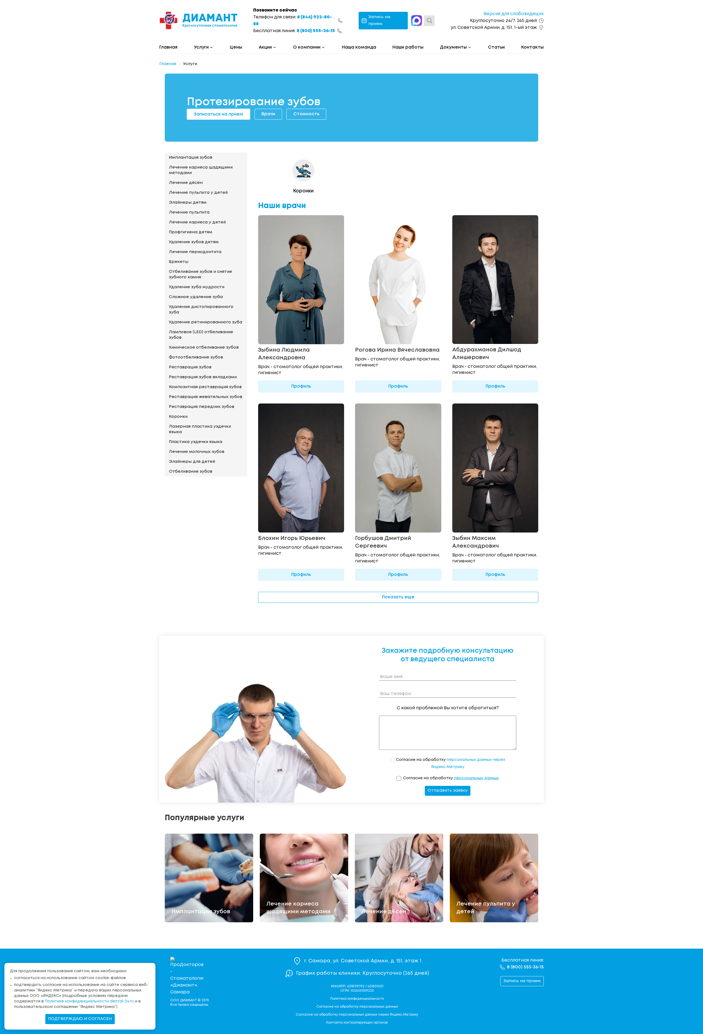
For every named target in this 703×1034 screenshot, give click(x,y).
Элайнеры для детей (192, 462)
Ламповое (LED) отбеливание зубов (201, 335)
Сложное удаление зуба (196, 297)
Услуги (201, 47)
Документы (453, 47)
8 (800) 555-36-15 (316, 31)
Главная (168, 47)
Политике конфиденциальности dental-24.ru (89, 1001)
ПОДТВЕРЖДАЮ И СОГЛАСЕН (80, 1019)
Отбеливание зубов (190, 471)
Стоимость (306, 114)
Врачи (268, 114)
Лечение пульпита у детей (198, 193)
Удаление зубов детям (194, 242)
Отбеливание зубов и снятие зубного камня (200, 274)
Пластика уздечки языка (195, 442)
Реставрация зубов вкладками (203, 377)
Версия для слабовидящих (514, 14)
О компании (306, 47)
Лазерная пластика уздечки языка (200, 429)
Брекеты (178, 262)
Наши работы (407, 47)
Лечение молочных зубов (196, 452)
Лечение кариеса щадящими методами (201, 170)
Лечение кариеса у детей (197, 222)
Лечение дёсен (186, 183)
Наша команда (359, 47)
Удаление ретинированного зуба (205, 322)
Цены (236, 47)
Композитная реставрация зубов (205, 387)
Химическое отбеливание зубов (204, 347)
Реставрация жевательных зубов (205, 397)
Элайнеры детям (188, 202)
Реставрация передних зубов (201, 407)
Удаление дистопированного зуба (201, 309)
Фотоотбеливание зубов (196, 357)
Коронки (178, 417)
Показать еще (398, 597)
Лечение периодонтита (195, 252)
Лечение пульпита (189, 212)
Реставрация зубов (190, 367)
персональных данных (476, 778)
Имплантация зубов (190, 157)
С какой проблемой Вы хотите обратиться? (448, 708)
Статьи (496, 47)
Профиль (301, 386)
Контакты (532, 47)
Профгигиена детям (190, 232)
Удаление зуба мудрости (196, 287)
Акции (265, 47)
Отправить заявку (448, 790)
